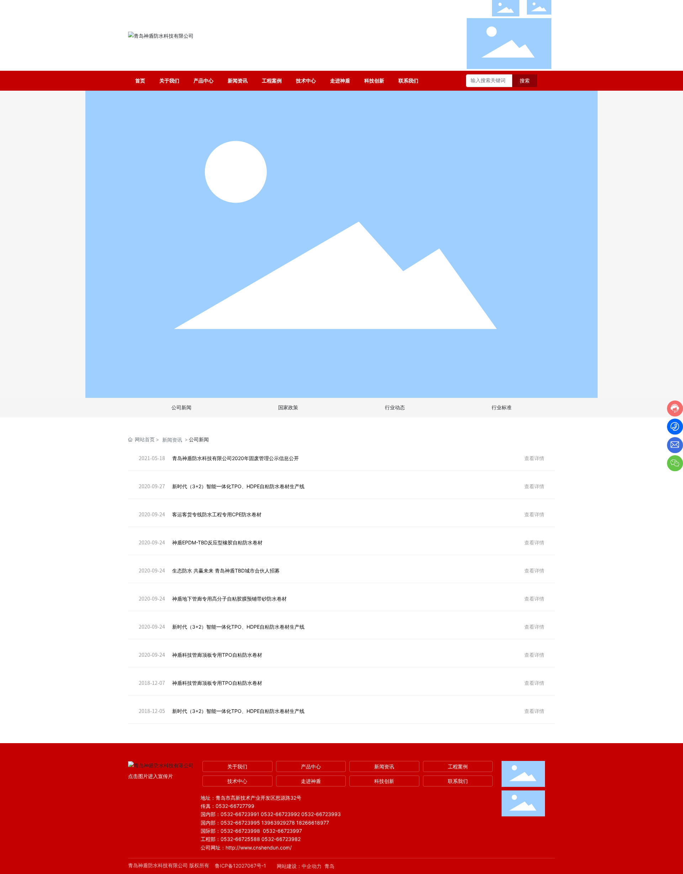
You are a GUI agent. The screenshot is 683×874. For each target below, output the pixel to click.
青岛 (329, 866)
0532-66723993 (321, 814)
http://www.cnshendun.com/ (259, 847)
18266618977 (312, 823)
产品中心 (311, 766)
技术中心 (237, 781)
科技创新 (384, 781)
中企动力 (312, 866)
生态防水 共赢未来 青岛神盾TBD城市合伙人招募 (226, 570)
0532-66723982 (281, 839)
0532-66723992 (280, 814)
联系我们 (458, 781)
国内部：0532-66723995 (230, 823)
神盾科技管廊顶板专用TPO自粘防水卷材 (217, 655)
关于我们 (237, 766)
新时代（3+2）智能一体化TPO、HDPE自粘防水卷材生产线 (238, 486)
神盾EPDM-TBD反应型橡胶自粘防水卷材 (217, 542)
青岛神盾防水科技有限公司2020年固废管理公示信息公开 (235, 458)
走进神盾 (311, 781)
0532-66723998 (240, 831)
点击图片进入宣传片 (150, 776)
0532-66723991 (240, 814)
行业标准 (502, 407)
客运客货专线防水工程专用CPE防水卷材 (216, 514)
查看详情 (534, 458)
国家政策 (288, 407)
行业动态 (395, 407)
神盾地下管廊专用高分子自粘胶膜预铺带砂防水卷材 (229, 599)
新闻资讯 (172, 440)
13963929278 (278, 823)
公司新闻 (181, 407)
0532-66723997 (282, 831)
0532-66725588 (240, 839)
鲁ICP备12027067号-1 (240, 866)
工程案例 (458, 766)
